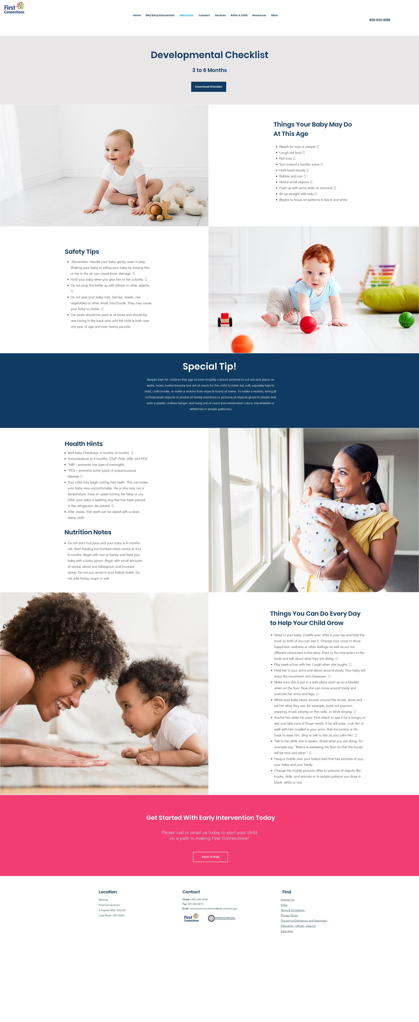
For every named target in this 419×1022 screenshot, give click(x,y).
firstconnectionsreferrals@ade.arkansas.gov (214, 908)
